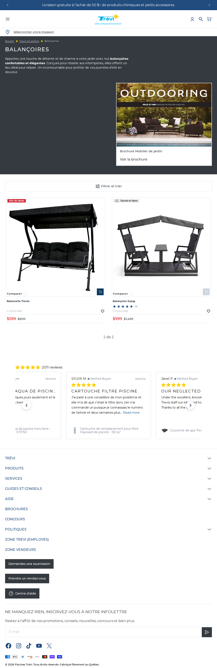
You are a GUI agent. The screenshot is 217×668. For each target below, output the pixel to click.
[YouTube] (39, 645)
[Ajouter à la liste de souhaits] (102, 311)
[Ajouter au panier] (100, 291)
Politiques (15, 529)
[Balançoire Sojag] (161, 247)
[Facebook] (8, 645)
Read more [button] (131, 412)
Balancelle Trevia (18, 301)
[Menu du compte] (192, 19)
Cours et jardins (29, 41)
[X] (49, 645)
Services (13, 479)
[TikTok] (28, 645)
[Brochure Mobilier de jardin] (164, 115)
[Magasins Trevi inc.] (108, 19)
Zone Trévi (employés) (27, 540)
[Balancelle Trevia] (55, 247)
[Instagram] (18, 645)
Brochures (16, 509)
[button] (26, 405)
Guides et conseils (23, 489)
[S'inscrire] (207, 632)
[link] (108, 430)
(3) (136, 306)
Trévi (10, 458)
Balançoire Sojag (124, 301)
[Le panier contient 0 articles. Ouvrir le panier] (209, 19)
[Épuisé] (206, 291)
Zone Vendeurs (20, 550)
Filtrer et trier (111, 186)
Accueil (9, 41)
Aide (9, 499)
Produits (14, 468)
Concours (15, 519)
